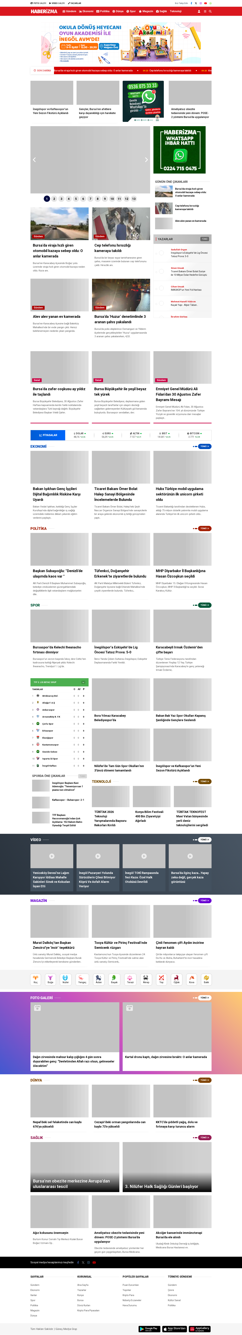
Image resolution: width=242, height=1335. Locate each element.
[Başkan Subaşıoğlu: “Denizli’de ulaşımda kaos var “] (59, 549)
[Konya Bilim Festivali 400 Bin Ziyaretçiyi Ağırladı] (152, 796)
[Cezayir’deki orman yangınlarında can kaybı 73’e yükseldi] (121, 1101)
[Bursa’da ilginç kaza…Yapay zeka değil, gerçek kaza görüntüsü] (190, 856)
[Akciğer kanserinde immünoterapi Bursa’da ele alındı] (182, 1211)
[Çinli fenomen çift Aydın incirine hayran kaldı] (182, 921)
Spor (133, 11)
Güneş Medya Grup (66, 1329)
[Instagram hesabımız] (201, 3)
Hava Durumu (130, 1305)
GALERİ (40, 3)
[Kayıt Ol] (199, 11)
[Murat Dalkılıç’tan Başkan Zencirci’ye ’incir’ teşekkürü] (59, 921)
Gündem (71, 11)
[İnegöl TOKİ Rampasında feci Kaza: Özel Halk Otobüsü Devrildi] (144, 856)
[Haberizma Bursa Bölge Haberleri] (44, 13)
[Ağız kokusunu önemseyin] (59, 1211)
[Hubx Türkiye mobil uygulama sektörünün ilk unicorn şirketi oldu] (182, 467)
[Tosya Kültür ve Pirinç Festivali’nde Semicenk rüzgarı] (121, 921)
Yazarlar (81, 1290)
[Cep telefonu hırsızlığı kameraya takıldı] (164, 213)
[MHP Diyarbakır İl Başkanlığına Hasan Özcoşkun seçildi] (182, 549)
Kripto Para (128, 1295)
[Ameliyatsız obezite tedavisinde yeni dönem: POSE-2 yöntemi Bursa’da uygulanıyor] (190, 93)
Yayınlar (127, 1290)
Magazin (148, 11)
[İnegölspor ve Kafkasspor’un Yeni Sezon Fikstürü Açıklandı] (51, 93)
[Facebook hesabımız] (191, 3)
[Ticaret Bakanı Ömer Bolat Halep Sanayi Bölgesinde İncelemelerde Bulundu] (121, 467)
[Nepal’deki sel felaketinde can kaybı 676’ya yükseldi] (59, 1101)
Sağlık (163, 11)
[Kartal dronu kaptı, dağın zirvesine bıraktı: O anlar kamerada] (167, 1027)
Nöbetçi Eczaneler (132, 1300)
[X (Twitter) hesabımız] (196, 3)
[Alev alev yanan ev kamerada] (164, 228)
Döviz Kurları (83, 1305)
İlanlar (33, 1295)
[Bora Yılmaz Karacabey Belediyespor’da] (121, 694)
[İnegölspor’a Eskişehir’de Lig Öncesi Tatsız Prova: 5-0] (121, 626)
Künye (80, 1295)
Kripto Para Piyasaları (88, 1310)
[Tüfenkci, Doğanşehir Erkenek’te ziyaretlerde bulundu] (121, 549)
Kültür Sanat (174, 1300)
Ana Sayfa (82, 1285)
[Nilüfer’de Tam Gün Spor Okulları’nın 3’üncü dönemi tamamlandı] (121, 745)
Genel (37, 380)
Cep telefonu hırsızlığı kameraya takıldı (114, 70)
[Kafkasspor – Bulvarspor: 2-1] (41, 807)
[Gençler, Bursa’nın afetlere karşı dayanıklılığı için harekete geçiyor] (98, 93)
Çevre (171, 1290)
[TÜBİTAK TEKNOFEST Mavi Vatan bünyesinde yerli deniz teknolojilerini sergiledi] (193, 796)
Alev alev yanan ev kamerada (167, 70)
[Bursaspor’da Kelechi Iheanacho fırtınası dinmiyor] (59, 626)
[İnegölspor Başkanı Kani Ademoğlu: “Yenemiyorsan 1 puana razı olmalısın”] (41, 790)
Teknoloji (175, 11)
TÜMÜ (204, 239)
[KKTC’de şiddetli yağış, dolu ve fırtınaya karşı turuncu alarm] (182, 1101)
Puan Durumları (131, 1285)
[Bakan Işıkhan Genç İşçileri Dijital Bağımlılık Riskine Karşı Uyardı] (59, 467)
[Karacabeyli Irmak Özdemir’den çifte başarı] (182, 626)
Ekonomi (88, 11)
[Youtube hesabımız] (205, 3)
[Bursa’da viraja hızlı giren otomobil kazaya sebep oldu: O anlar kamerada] (164, 196)
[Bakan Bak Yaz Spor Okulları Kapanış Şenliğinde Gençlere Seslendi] (182, 694)
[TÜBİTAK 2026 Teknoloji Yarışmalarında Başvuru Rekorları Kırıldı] (111, 796)
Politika (104, 11)
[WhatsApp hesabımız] (211, 3)
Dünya (119, 11)
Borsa (80, 1300)
